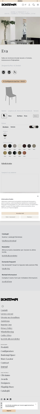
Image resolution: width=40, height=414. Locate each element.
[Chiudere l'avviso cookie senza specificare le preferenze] (38, 196)
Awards (20, 1)
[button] (2, 1)
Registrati (9, 410)
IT (25, 5)
